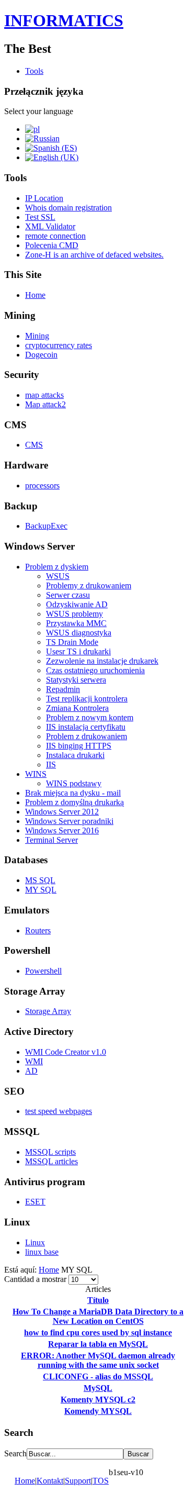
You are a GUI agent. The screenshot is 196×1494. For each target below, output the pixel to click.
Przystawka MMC (76, 623)
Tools (34, 70)
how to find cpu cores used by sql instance (98, 1332)
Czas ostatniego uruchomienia (95, 670)
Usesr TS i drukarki (78, 651)
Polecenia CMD (51, 245)
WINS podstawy (73, 783)
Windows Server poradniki (69, 821)
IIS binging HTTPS (78, 745)
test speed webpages (58, 1111)
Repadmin (63, 689)
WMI (34, 1061)
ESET (35, 1201)
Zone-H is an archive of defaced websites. (94, 254)
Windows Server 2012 (62, 811)
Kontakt (50, 1480)
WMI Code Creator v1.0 (65, 1051)
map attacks (44, 395)
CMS (34, 444)
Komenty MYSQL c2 (98, 1399)
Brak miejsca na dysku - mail (73, 792)
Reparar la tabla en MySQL (98, 1344)
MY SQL (40, 889)
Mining (37, 335)
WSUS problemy (74, 613)
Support (78, 1480)
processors (42, 485)
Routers (38, 930)
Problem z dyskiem (56, 566)
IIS (51, 764)
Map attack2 (45, 404)
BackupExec (46, 525)
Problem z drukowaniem (86, 736)
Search (15, 1453)
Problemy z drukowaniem (88, 585)
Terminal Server (51, 839)
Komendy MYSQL (98, 1411)
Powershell (43, 970)
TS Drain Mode (72, 642)
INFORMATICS (63, 20)
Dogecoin (41, 354)
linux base (42, 1251)
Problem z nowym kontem (89, 717)
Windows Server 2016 (62, 830)
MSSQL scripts (50, 1151)
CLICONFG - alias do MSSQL (98, 1376)
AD (31, 1070)
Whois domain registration (68, 207)
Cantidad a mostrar (36, 1279)
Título (98, 1300)
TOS (101, 1480)
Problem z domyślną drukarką (74, 802)
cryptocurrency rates (58, 345)
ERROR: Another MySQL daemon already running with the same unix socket (98, 1360)
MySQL (98, 1388)
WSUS (58, 576)
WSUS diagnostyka (78, 632)
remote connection (55, 235)
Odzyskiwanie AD (77, 604)
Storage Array (48, 1011)
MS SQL (40, 880)
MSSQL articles (51, 1161)
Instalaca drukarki (75, 755)
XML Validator (50, 226)
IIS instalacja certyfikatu (85, 726)
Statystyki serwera (76, 679)
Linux (35, 1242)
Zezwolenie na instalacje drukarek (102, 660)
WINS (36, 774)
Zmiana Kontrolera (77, 708)
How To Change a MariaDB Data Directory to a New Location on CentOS (98, 1316)
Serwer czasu (68, 594)
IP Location (44, 198)
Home (35, 295)
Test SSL (40, 217)
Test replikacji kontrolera (87, 698)
